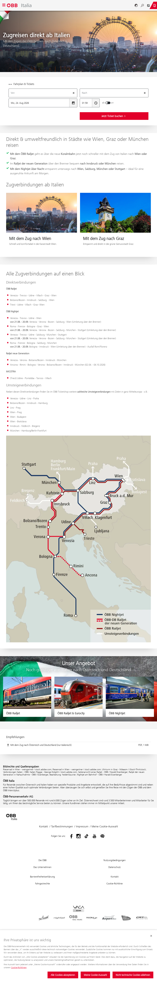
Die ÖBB (42, 860)
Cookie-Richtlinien (19, 967)
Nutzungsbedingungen (114, 860)
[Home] (70, 5)
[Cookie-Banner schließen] (151, 936)
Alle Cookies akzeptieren (63, 974)
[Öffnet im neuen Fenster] (148, 5)
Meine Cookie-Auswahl (95, 974)
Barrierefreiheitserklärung (42, 876)
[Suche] (142, 5)
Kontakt (43, 826)
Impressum (82, 826)
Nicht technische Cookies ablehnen (133, 974)
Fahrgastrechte (42, 883)
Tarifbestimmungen (62, 826)
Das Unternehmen (42, 867)
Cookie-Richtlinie (114, 883)
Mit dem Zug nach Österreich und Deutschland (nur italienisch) (79, 745)
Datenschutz (114, 867)
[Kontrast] (136, 5)
